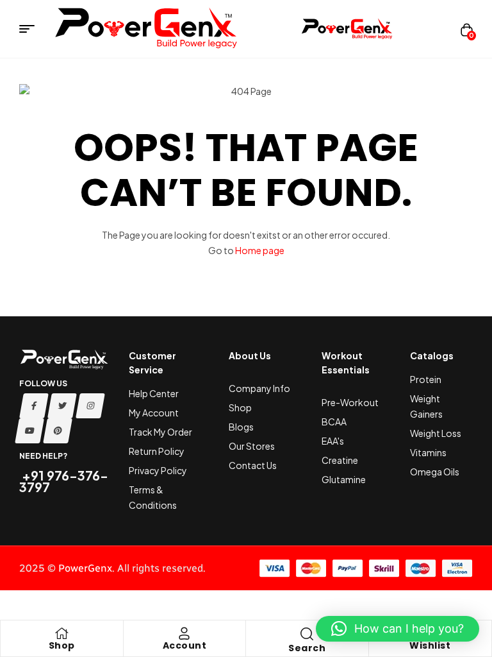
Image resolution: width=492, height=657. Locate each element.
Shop (62, 645)
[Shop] (61, 633)
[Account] (184, 633)
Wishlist (429, 645)
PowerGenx (85, 568)
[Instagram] (90, 405)
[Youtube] (29, 430)
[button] (397, 629)
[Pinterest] (57, 430)
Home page (259, 250)
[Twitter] (62, 405)
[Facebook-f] (34, 405)
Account (185, 645)
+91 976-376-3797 (63, 481)
